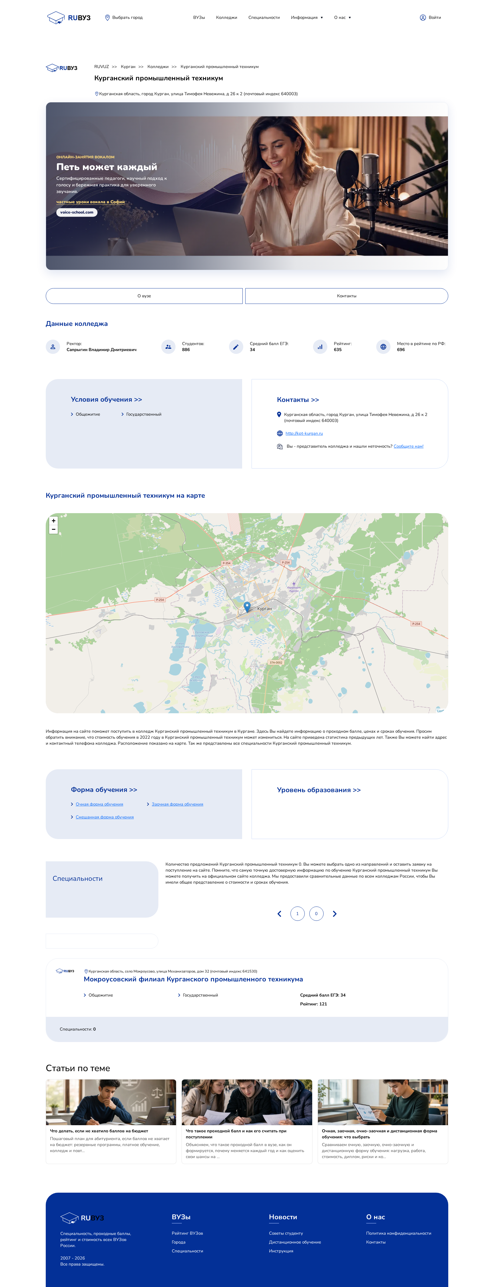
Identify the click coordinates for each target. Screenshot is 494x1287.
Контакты (376, 1242)
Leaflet (442, 710)
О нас (340, 17)
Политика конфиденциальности (398, 1233)
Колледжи (226, 17)
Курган (128, 66)
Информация (304, 17)
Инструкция (281, 1251)
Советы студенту (286, 1233)
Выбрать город (127, 17)
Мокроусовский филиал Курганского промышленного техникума (193, 979)
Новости (283, 1217)
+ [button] (53, 520)
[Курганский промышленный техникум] (247, 607)
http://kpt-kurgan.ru (304, 433)
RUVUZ (101, 66)
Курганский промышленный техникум (220, 66)
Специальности (264, 17)
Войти (435, 17)
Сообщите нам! (408, 446)
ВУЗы (199, 17)
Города (179, 1242)
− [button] (53, 529)
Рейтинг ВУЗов (187, 1233)
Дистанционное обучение (295, 1242)
